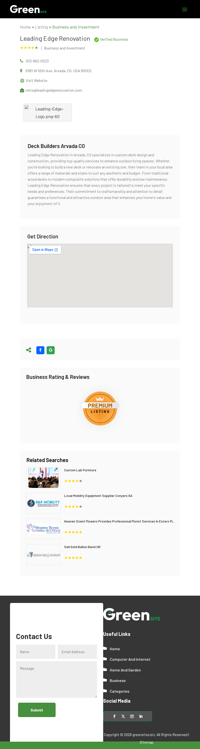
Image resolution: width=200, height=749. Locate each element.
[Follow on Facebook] (114, 716)
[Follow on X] (123, 716)
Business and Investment (75, 27)
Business (118, 680)
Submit (36, 710)
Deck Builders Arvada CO (56, 146)
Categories (119, 691)
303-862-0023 (37, 61)
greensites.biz (143, 734)
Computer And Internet (130, 659)
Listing (41, 27)
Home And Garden (125, 670)
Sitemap (146, 742)
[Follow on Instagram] (132, 716)
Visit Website (36, 80)
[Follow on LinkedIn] (140, 716)
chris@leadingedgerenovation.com (54, 90)
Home (25, 27)
